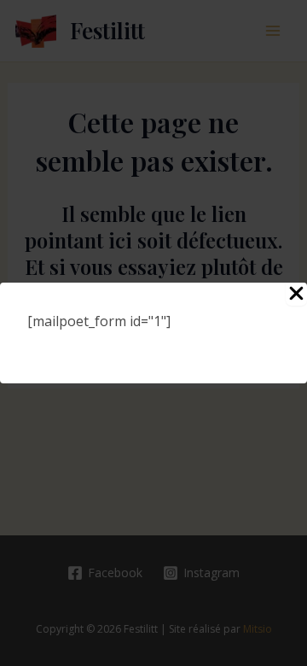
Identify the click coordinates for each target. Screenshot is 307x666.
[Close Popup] (296, 294)
